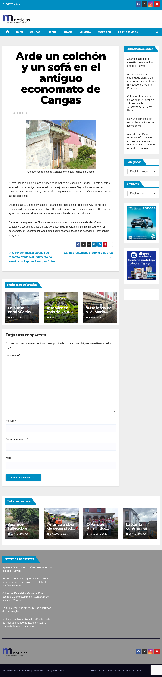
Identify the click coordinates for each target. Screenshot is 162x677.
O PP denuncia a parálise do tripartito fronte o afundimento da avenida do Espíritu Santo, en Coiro (32, 257)
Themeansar (58, 670)
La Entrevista (128, 32)
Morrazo (104, 32)
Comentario (13, 355)
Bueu (19, 32)
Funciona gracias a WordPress (16, 670)
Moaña (68, 32)
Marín (52, 32)
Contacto (107, 670)
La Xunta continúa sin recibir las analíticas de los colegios (140, 122)
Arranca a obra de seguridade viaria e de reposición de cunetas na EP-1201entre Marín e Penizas (141, 81)
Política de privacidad (124, 670)
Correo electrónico (17, 439)
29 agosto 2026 (19, 534)
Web (8, 457)
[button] (157, 32)
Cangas (35, 32)
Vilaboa (85, 32)
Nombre (11, 420)
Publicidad (95, 670)
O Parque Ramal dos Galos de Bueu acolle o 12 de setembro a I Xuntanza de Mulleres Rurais (140, 103)
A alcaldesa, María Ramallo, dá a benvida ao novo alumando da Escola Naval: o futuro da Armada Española (141, 141)
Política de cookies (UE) (148, 670)
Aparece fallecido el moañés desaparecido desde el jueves (140, 62)
